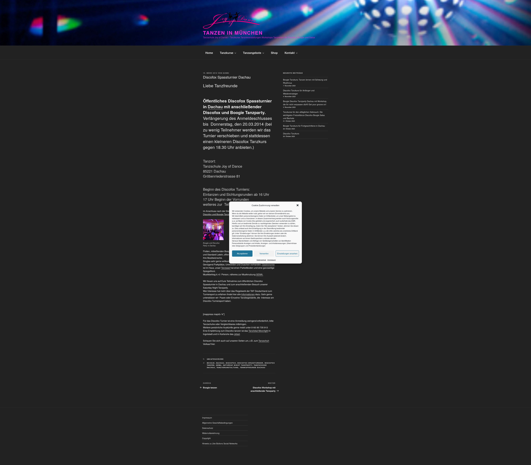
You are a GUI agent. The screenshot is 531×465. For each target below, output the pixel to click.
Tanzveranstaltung (228, 367)
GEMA (219, 365)
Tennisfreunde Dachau (253, 367)
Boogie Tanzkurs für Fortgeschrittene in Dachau (304, 125)
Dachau (215, 106)
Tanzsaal (226, 267)
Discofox (231, 363)
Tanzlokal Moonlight (258, 330)
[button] (297, 205)
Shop (274, 53)
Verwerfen (264, 253)
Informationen (248, 294)
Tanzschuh (263, 340)
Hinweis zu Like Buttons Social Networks (219, 443)
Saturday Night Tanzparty (237, 365)
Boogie (211, 363)
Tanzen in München (233, 32)
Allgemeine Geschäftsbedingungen (217, 422)
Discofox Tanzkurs (291, 133)
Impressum (271, 259)
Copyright (206, 438)
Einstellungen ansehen (287, 253)
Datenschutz (261, 259)
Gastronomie (268, 264)
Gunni (226, 73)
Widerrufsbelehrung (210, 433)
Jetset (237, 334)
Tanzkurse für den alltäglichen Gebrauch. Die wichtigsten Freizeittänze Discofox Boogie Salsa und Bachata (304, 115)
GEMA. (259, 274)
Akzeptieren (242, 253)
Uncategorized (215, 359)
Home (209, 53)
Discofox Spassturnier (250, 363)
